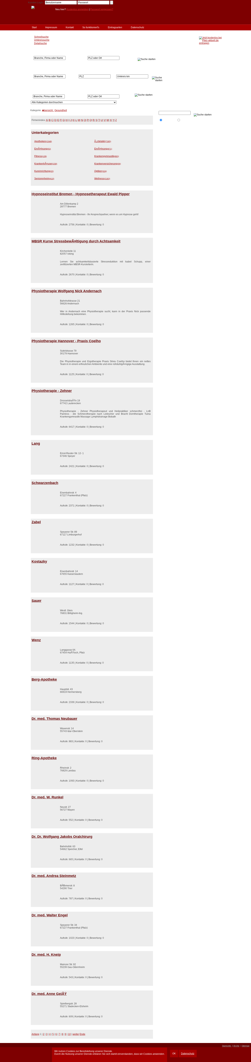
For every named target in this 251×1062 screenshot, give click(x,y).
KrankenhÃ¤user (45, 163)
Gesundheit (61, 110)
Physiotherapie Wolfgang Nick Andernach (67, 291)
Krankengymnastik (106, 156)
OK (174, 1053)
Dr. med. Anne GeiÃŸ (49, 994)
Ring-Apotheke (44, 758)
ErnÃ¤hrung (42, 148)
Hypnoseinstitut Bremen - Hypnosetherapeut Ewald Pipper (81, 194)
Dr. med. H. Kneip (46, 955)
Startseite (227, 1046)
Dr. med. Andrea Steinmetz (54, 876)
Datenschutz (187, 1053)
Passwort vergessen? (101, 9)
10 (69, 1034)
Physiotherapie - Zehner (52, 391)
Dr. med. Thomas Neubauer (54, 719)
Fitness (40, 156)
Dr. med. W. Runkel (47, 797)
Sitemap (245, 1046)
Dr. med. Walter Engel (50, 915)
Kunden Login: (36, 2)
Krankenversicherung (107, 163)
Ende (82, 1034)
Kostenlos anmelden (77, 9)
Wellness (102, 178)
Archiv (236, 1046)
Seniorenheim (44, 178)
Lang (36, 443)
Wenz (36, 640)
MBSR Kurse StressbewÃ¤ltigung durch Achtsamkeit (76, 241)
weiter (76, 1034)
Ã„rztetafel (102, 141)
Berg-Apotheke (44, 679)
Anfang (35, 1034)
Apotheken (43, 141)
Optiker (100, 171)
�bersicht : (48, 110)
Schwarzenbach (45, 483)
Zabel (36, 522)
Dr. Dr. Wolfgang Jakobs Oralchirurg (62, 837)
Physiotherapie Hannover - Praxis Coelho (66, 341)
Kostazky (39, 561)
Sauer (36, 601)
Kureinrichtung (44, 171)
